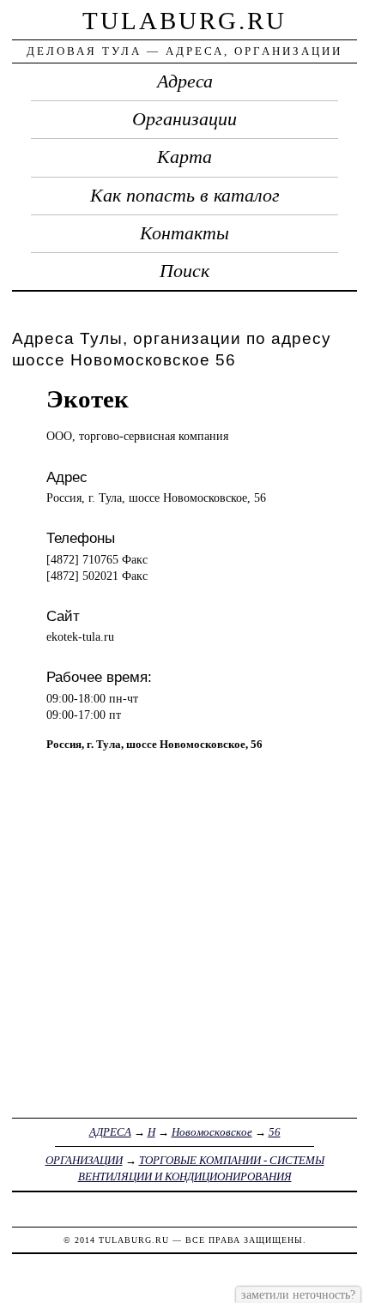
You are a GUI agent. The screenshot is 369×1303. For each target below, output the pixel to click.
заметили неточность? (298, 1294)
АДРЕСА (110, 1131)
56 (275, 1131)
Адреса (185, 81)
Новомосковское (212, 1131)
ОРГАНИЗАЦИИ (84, 1160)
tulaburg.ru (184, 20)
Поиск (184, 271)
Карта (184, 157)
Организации (184, 119)
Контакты (184, 233)
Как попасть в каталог (185, 195)
